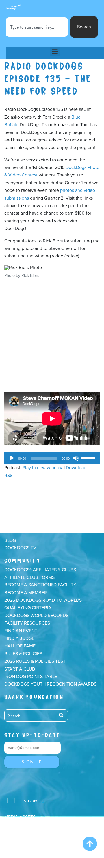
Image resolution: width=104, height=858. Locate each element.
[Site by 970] (34, 800)
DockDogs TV (20, 548)
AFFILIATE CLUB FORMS (29, 577)
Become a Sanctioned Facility (40, 585)
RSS (8, 475)
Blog (10, 540)
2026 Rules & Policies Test (35, 661)
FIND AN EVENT (20, 631)
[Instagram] (16, 800)
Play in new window (43, 468)
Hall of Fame (20, 646)
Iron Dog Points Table (30, 677)
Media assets (20, 817)
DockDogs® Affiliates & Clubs (40, 570)
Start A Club (19, 669)
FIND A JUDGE (19, 638)
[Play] (12, 458)
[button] (55, 51)
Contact (14, 832)
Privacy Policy (22, 840)
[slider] (89, 457)
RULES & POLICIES (23, 654)
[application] (52, 458)
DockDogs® (28, 509)
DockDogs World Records (36, 615)
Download (76, 468)
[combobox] (37, 26)
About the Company (28, 825)
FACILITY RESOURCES (27, 623)
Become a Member (25, 593)
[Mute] (76, 458)
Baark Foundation (34, 696)
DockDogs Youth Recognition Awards (50, 684)
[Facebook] (6, 800)
